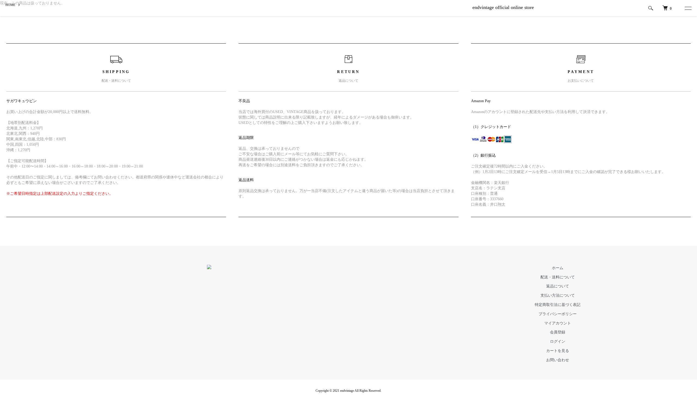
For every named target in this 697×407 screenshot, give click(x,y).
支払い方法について (557, 295)
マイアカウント (557, 323)
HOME (10, 5)
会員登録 (557, 332)
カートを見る (557, 351)
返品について (557, 286)
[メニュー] (687, 8)
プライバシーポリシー (558, 314)
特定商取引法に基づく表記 (557, 305)
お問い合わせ (557, 360)
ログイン (557, 341)
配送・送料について (557, 277)
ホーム (557, 268)
